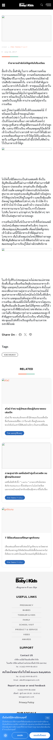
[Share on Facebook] (20, 334)
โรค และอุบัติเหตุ (14, 433)
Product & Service (26, 629)
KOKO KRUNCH (10, 355)
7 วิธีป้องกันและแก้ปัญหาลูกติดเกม (22, 537)
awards (26, 639)
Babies (26, 610)
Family (26, 619)
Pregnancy (26, 605)
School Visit (26, 624)
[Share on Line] (30, 334)
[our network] (3, 4)
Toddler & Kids (26, 615)
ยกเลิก (20, 735)
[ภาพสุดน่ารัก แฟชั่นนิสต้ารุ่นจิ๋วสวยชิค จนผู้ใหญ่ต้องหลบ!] (26, 455)
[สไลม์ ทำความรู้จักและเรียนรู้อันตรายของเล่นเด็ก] (26, 391)
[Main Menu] (48, 5)
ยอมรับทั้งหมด (40, 735)
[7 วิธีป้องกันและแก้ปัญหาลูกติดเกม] (26, 520)
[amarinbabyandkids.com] (26, 5)
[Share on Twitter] (25, 334)
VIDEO (26, 634)
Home (4, 47)
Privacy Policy (26, 702)
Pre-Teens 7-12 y (19, 47)
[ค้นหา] (42, 5)
